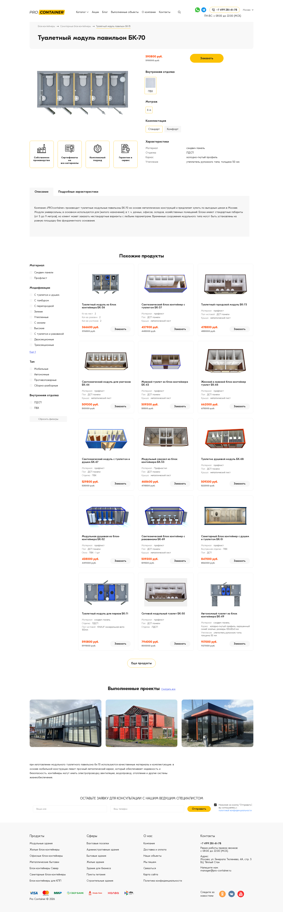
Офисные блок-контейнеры (46, 855)
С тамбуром (41, 300)
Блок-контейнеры (46, 26)
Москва (246, 10)
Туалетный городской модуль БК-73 (224, 304)
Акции (95, 12)
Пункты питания (96, 874)
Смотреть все (168, 689)
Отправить (199, 808)
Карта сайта (150, 874)
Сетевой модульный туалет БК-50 (163, 613)
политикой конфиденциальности (235, 810)
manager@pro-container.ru (215, 870)
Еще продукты (141, 663)
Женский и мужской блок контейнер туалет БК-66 (223, 383)
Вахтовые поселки (98, 843)
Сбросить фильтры (48, 419)
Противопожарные (45, 380)
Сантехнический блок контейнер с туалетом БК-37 (163, 306)
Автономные (41, 374)
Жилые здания (95, 862)
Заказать (206, 58)
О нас (147, 836)
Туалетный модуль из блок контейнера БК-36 (99, 306)
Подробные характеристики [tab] (78, 191)
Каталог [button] (81, 12)
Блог (105, 12)
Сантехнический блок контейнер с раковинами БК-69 (163, 538)
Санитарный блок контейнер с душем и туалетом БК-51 (225, 538)
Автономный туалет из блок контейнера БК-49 (219, 615)
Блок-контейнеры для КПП (45, 880)
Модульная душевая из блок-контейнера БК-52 (101, 538)
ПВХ (36, 408)
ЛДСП (38, 402)
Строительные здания (100, 880)
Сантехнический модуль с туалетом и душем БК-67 (106, 461)
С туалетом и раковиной (49, 333)
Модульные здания (41, 843)
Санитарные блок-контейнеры (75, 26)
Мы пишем (149, 862)
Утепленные (41, 317)
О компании (149, 12)
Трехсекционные (44, 345)
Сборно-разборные (46, 385)
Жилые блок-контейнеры (44, 849)
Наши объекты (152, 855)
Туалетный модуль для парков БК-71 (105, 613)
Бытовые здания (96, 855)
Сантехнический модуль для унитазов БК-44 (106, 383)
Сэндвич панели (43, 272)
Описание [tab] (41, 191)
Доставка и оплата (154, 849)
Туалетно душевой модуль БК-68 (222, 459)
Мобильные (41, 368)
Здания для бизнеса (99, 868)
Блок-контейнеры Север (44, 868)
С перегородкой (44, 306)
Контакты (164, 12)
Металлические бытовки (44, 862)
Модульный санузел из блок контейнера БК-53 (159, 461)
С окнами (39, 322)
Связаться (149, 868)
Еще (33, 352)
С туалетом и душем (46, 294)
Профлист (40, 278)
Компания (149, 843)
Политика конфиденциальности (162, 880)
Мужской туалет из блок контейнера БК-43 (165, 383)
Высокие (39, 328)
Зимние (38, 311)
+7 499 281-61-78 (210, 843)
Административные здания (103, 849)
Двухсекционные (44, 339)
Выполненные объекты (125, 12)
